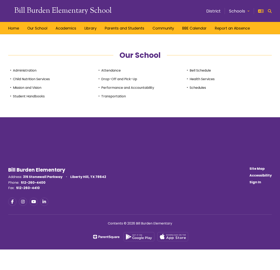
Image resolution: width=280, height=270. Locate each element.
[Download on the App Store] (172, 236)
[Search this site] (270, 11)
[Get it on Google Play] (139, 236)
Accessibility (260, 175)
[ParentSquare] (106, 237)
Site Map (257, 168)
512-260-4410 (28, 188)
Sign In (255, 182)
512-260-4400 (33, 182)
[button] (239, 11)
